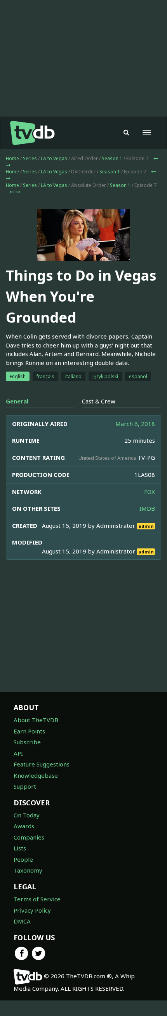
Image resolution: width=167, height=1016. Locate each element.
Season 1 (112, 158)
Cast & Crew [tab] (98, 401)
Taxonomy (28, 870)
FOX (149, 492)
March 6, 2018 (135, 424)
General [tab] (17, 401)
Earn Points (29, 731)
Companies (29, 837)
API (18, 753)
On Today (27, 815)
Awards (24, 826)
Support (25, 786)
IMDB (147, 508)
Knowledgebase (36, 775)
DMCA (22, 921)
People (23, 859)
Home (12, 158)
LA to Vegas (54, 158)
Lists (20, 848)
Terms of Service (37, 899)
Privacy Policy (32, 910)
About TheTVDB (36, 720)
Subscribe (27, 742)
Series (30, 158)
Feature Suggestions (42, 764)
